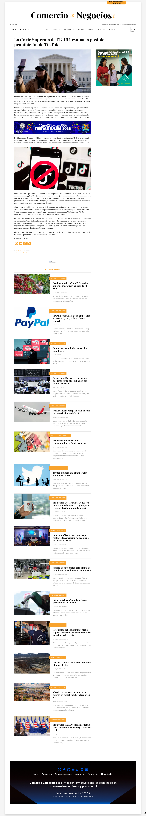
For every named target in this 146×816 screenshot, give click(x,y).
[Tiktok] (77, 769)
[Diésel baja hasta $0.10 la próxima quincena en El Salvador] (32, 603)
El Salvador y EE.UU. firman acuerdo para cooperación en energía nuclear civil (72, 727)
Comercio (57, 29)
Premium (112, 29)
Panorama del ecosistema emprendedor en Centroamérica (69, 442)
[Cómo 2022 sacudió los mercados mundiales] (32, 352)
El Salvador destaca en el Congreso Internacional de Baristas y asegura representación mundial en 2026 (71, 505)
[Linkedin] (82, 769)
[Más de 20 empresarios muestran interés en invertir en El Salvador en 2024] (32, 692)
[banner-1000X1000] (114, 67)
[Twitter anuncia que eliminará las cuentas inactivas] (32, 475)
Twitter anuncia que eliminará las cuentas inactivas (70, 474)
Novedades (102, 29)
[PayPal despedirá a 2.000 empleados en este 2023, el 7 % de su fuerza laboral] (32, 317)
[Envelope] (86, 769)
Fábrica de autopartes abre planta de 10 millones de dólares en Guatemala (72, 569)
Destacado (19, 253)
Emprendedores (68, 29)
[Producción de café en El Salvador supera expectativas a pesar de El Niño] (32, 284)
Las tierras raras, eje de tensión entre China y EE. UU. (72, 663)
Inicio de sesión (132, 29)
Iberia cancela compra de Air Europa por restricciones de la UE (71, 412)
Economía (91, 29)
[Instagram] (68, 769)
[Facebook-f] (64, 769)
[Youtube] (73, 769)
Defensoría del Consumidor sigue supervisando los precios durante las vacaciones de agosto (72, 632)
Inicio (48, 29)
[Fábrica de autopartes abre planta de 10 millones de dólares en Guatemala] (32, 569)
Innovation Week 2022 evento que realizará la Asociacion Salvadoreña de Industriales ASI (71, 538)
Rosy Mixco (63, 325)
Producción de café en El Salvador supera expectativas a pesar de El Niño (70, 286)
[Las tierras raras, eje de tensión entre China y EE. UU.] (32, 663)
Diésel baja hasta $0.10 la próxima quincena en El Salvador (70, 601)
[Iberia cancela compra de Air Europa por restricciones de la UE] (32, 412)
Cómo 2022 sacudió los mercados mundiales (70, 349)
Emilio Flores (19, 251)
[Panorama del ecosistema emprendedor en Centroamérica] (32, 441)
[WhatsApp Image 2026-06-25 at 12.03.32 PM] (52, 127)
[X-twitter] (59, 769)
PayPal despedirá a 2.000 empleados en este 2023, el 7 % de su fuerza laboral (71, 318)
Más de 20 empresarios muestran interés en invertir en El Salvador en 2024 (71, 695)
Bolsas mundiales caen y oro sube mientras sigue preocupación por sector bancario (70, 381)
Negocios (81, 29)
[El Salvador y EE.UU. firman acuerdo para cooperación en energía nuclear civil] (32, 725)
